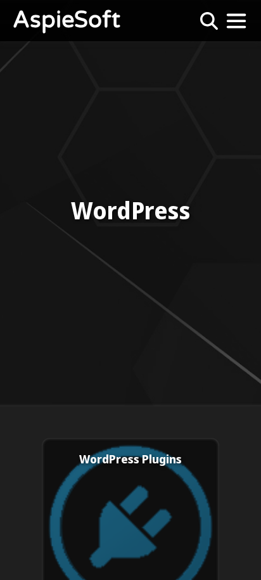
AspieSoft (66, 20)
